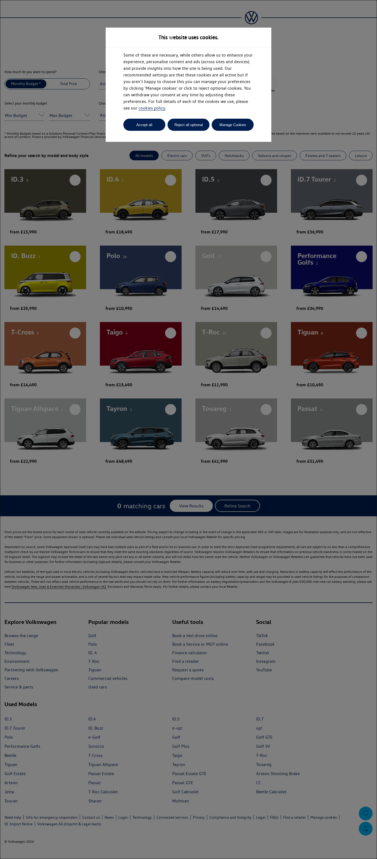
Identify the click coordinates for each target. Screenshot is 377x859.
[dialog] (188, 429)
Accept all (144, 125)
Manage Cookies (232, 125)
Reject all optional (188, 125)
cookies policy (152, 108)
